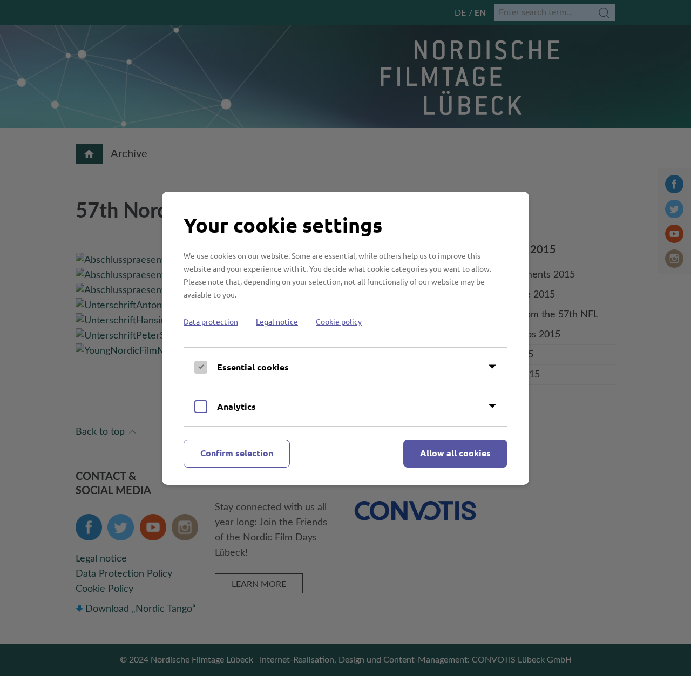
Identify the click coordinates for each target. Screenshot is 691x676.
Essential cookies (253, 367)
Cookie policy (339, 321)
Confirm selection (236, 452)
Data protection (211, 321)
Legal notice (277, 321)
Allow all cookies (455, 452)
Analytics (236, 406)
